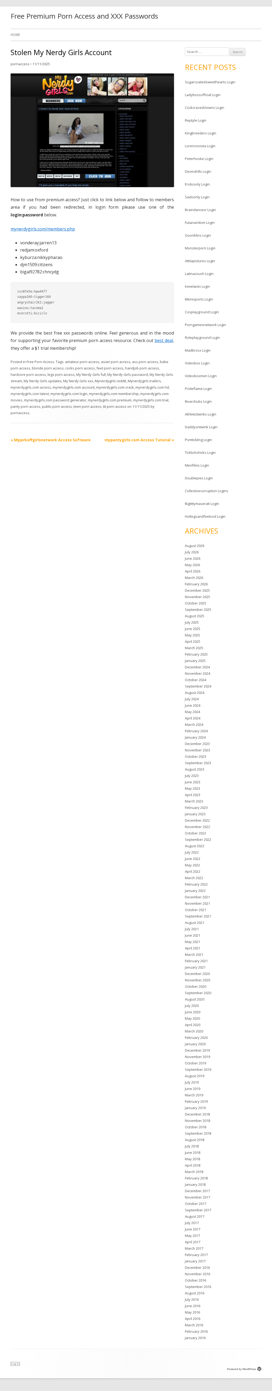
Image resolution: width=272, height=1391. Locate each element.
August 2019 (194, 1075)
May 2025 (192, 635)
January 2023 (195, 814)
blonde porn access (48, 368)
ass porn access (145, 361)
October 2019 (195, 1063)
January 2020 (195, 1044)
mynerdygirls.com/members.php (43, 229)
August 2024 (194, 692)
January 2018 (195, 1184)
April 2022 (192, 871)
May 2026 (192, 564)
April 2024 (192, 718)
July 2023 (192, 775)
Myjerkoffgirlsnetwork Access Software (51, 439)
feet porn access (110, 368)
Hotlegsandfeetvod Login (205, 516)
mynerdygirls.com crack (115, 387)
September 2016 (198, 1286)
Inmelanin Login (197, 286)
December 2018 (197, 1114)
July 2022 (192, 852)
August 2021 (194, 922)
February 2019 (196, 1101)
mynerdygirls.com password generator (55, 400)
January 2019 (195, 1107)
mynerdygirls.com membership (114, 393)
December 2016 (197, 1267)
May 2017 (192, 1235)
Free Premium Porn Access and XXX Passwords (84, 16)
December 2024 (197, 667)
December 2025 (197, 590)
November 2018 (197, 1120)
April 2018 (192, 1165)
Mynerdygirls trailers (144, 380)
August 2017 (194, 1216)
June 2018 (192, 1152)
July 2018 (192, 1146)
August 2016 (194, 1293)
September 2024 (198, 686)
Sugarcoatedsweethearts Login (210, 82)
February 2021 (196, 960)
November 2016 (197, 1273)
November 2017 (197, 1197)
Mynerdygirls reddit (110, 380)
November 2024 (197, 673)
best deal (164, 340)
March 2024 (194, 724)
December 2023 (197, 743)
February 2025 (196, 654)
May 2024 (192, 711)
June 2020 (192, 1012)
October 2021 (195, 909)
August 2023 (194, 769)
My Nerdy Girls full (91, 374)
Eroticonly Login (197, 184)
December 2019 (197, 1050)
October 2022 (195, 833)
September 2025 (198, 609)
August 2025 (194, 616)
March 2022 (194, 877)
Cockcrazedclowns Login (204, 107)
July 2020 (192, 1005)
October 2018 (195, 1127)
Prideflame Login (198, 388)
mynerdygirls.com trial (150, 400)
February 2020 (196, 1037)
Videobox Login (197, 363)
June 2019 (192, 1088)
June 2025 (192, 628)
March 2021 (194, 954)
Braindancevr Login (200, 209)
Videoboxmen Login (201, 375)
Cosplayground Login (202, 312)
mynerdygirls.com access (31, 387)
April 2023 (192, 794)
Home (15, 34)
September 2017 (198, 1210)
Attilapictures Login (200, 260)
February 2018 (196, 1178)
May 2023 (192, 788)
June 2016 (192, 1305)
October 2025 (195, 603)
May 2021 (192, 941)
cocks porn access (80, 368)
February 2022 (196, 884)
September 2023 (198, 762)
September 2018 (198, 1133)
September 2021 (198, 916)
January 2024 (195, 737)
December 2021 (197, 897)
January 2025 (195, 660)
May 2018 (192, 1159)
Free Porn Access (40, 361)
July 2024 (192, 699)
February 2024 (196, 731)
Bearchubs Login (198, 401)
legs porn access (61, 374)
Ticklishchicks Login (200, 452)
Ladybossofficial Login (202, 94)
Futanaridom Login (200, 222)
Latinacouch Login (199, 273)
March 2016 (194, 1325)
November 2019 (197, 1056)
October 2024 (195, 679)
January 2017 (195, 1261)
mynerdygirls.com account (74, 387)
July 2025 (192, 622)
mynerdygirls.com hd (152, 387)
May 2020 (192, 1018)
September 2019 (198, 1069)
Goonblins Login (198, 235)
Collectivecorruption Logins (206, 490)
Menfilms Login (197, 465)
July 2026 (192, 552)
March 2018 (194, 1171)
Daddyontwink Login (201, 427)
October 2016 (195, 1280)
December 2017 (197, 1190)
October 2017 (195, 1203)
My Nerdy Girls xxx (78, 380)
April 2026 (192, 571)
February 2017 (196, 1254)
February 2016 (196, 1331)
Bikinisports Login (199, 299)
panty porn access (25, 406)
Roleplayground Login (202, 337)
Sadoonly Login (197, 197)
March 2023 (194, 801)
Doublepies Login (199, 478)
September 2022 (198, 839)
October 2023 (195, 756)
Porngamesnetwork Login (205, 324)
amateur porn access (82, 361)
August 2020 (194, 999)
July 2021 (192, 929)
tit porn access (114, 406)
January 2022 (195, 890)
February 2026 (196, 584)
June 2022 (192, 858)
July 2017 (192, 1222)
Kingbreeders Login (200, 133)
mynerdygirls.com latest (30, 393)
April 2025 (192, 641)
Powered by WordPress (241, 1369)
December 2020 (197, 973)
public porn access (57, 406)
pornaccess (20, 63)
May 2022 (192, 865)
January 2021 (195, 967)
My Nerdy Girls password (127, 374)
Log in (15, 1363)
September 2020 (198, 992)
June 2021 (192, 935)
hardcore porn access (28, 374)
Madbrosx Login (198, 350)
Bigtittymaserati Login (202, 503)
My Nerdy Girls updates (43, 380)
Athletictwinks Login (200, 414)
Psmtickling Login (198, 439)
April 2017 (192, 1242)
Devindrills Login (198, 171)
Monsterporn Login (200, 248)
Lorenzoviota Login (200, 145)
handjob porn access (142, 368)
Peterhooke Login (199, 158)
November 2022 (197, 826)
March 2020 (194, 1031)
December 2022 (197, 820)
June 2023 (192, 782)
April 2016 (192, 1318)
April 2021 (192, 948)
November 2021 (197, 903)
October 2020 (195, 986)
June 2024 (192, 705)
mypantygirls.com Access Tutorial (139, 439)
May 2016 (192, 1312)
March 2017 (194, 1248)
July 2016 (192, 1299)
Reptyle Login (195, 120)
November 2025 (197, 596)
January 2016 (195, 1337)
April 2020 (192, 1024)
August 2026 (194, 545)
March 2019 (194, 1095)
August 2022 (194, 845)
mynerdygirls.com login (68, 393)
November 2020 (197, 980)
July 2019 (192, 1082)
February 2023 (196, 807)
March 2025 (194, 647)
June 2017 (192, 1229)
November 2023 (197, 750)
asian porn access (115, 361)
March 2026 (194, 577)
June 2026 (192, 558)
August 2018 (194, 1139)
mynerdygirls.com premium (109, 400)
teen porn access (87, 406)
